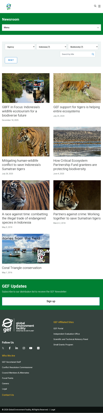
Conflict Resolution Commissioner (17, 367)
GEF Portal (58, 328)
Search (95, 6)
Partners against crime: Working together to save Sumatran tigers (77, 216)
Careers (5, 383)
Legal (4, 388)
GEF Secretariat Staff (11, 362)
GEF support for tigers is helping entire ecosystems (76, 109)
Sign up (51, 301)
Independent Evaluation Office (67, 333)
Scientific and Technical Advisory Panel (71, 339)
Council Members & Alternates (15, 372)
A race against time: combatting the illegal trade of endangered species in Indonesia (25, 218)
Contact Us (8, 395)
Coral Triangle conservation (21, 268)
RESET (11, 60)
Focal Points (7, 378)
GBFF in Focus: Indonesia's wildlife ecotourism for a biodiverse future (21, 111)
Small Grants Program (63, 344)
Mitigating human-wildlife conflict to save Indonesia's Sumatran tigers (21, 164)
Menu (6, 27)
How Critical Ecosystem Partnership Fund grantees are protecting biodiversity (75, 164)
